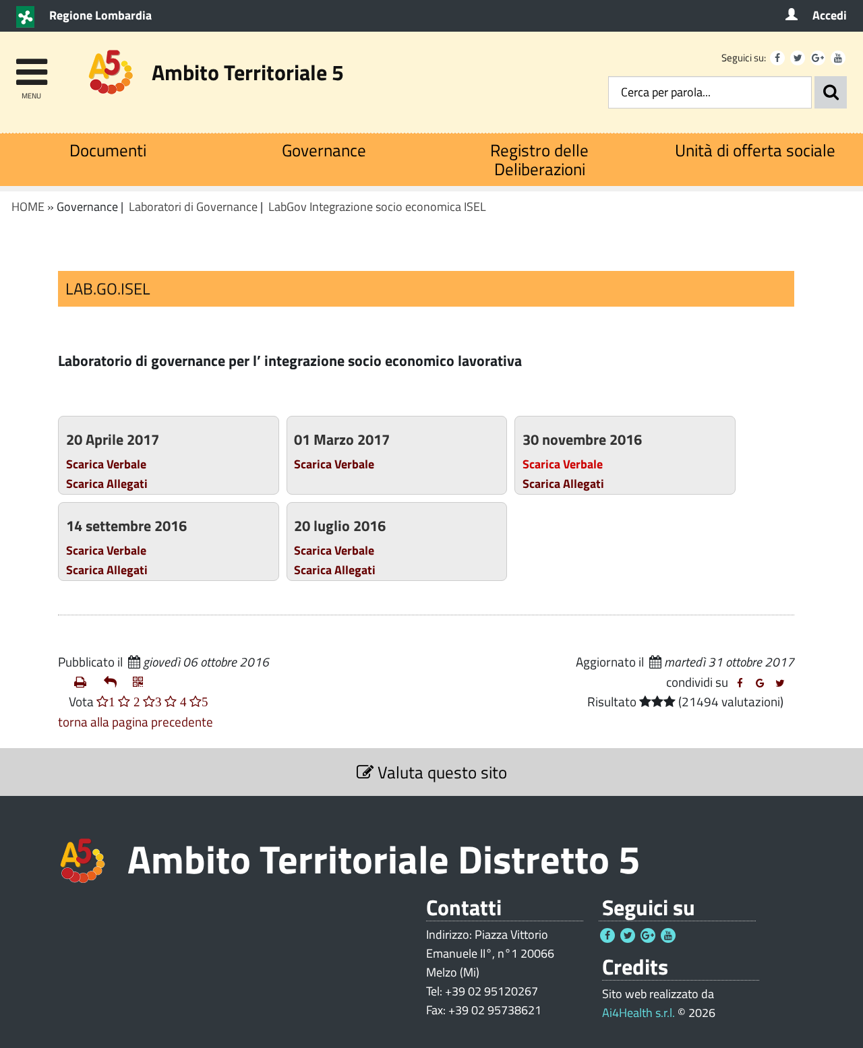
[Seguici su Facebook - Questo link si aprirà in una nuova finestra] (777, 58)
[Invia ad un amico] (113, 682)
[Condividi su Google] (759, 683)
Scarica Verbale (106, 463)
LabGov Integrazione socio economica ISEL (377, 206)
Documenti (107, 150)
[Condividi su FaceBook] (739, 683)
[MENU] (31, 66)
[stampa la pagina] (83, 682)
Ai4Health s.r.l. (638, 1013)
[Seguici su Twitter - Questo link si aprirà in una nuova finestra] (797, 58)
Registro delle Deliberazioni (539, 159)
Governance (324, 150)
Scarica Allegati (107, 483)
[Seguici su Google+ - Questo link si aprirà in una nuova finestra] (817, 58)
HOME (27, 206)
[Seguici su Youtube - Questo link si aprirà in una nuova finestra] (838, 58)
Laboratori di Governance (193, 206)
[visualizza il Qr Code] (142, 682)
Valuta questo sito (440, 772)
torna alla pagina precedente (135, 721)
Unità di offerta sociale (755, 150)
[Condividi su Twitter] (780, 683)
